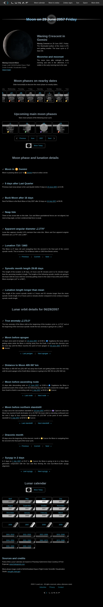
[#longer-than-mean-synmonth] (3, 290)
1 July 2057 (36, 390)
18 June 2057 (39, 411)
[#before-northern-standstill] (3, 407)
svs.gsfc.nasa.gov (14, 571)
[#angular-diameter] (3, 228)
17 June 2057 (33, 385)
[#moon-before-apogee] (3, 337)
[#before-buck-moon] (3, 197)
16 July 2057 (51, 201)
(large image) (6, 70)
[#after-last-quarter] (3, 183)
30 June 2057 (55, 346)
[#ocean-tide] (3, 212)
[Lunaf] (16, 3)
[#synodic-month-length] (3, 268)
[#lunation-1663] (3, 245)
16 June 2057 (32, 341)
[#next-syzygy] (3, 457)
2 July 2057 (15, 418)
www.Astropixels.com (17, 564)
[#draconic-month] (3, 434)
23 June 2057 (52, 187)
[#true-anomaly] (3, 320)
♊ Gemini (28, 173)
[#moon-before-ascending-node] (3, 381)
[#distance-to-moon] (3, 365)
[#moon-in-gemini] (3, 169)
